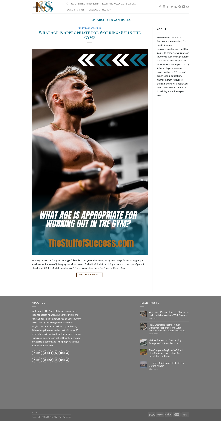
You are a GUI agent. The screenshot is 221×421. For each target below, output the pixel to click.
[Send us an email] (176, 6)
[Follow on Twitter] (171, 6)
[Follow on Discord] (66, 352)
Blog (73, 4)
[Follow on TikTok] (168, 6)
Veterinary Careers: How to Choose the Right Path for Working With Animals (169, 313)
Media (105, 10)
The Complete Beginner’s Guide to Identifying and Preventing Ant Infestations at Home (166, 353)
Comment (153, 318)
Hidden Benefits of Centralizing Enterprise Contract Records (165, 341)
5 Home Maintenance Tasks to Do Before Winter (166, 364)
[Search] (67, 4)
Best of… (131, 4)
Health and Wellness (112, 4)
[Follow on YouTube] (187, 6)
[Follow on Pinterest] (179, 6)
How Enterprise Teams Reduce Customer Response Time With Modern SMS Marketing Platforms (167, 327)
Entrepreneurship (88, 4)
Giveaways (94, 10)
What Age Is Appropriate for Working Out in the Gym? (90, 35)
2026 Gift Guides (75, 10)
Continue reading (90, 275)
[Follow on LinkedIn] (183, 6)
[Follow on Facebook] (160, 6)
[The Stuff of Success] (47, 7)
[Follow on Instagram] (164, 6)
